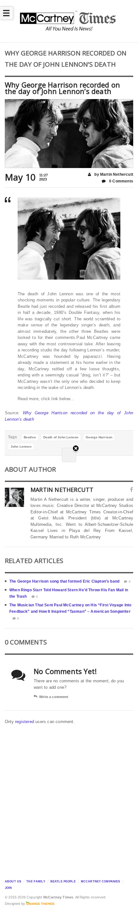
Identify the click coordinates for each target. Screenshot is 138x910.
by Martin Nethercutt (113, 174)
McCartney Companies (100, 881)
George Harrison (99, 437)
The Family (35, 881)
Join (8, 887)
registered (25, 721)
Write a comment (53, 697)
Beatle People (63, 881)
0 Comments (120, 181)
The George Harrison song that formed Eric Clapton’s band (64, 581)
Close (75, 449)
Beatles (30, 437)
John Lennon (21, 446)
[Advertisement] (69, 800)
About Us (13, 881)
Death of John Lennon (60, 437)
